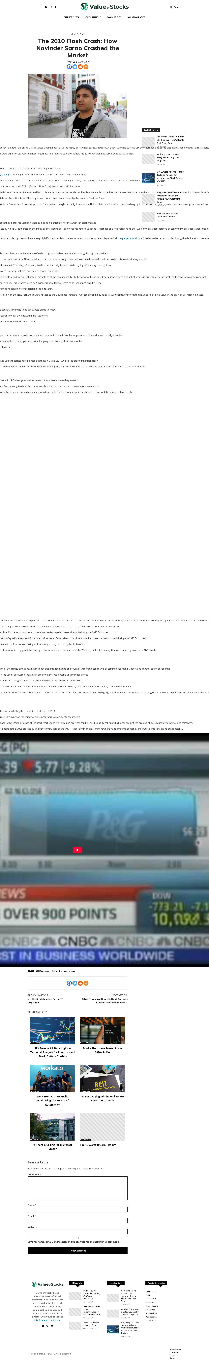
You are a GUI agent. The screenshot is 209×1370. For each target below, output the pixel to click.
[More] (85, 66)
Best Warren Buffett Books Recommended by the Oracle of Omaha (92, 1311)
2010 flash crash (42, 971)
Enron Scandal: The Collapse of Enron (91, 1323)
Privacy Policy (175, 1350)
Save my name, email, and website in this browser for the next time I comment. (73, 1241)
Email (32, 1216)
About (172, 1355)
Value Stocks (150, 1320)
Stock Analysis (92, 17)
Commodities (114, 17)
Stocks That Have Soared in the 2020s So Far (103, 1050)
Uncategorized (151, 1317)
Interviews (149, 1302)
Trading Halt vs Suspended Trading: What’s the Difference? (91, 1295)
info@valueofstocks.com (47, 1320)
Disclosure (174, 1352)
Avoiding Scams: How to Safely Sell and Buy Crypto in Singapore (170, 157)
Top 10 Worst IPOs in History (98, 1145)
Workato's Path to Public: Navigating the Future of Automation (53, 1100)
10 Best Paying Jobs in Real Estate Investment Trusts (102, 1098)
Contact (173, 1358)
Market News (71, 17)
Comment (34, 1174)
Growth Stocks (151, 1298)
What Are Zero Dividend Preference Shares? (168, 215)
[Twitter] (74, 66)
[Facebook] (69, 66)
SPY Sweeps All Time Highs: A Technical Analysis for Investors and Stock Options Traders (52, 1052)
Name (32, 1205)
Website (32, 1227)
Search (177, 7)
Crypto (148, 1295)
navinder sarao (69, 971)
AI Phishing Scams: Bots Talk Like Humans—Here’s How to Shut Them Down (170, 139)
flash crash (56, 971)
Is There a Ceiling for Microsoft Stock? (52, 1147)
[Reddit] (80, 66)
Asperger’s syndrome (131, 238)
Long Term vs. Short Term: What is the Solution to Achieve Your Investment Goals (169, 197)
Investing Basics (136, 17)
